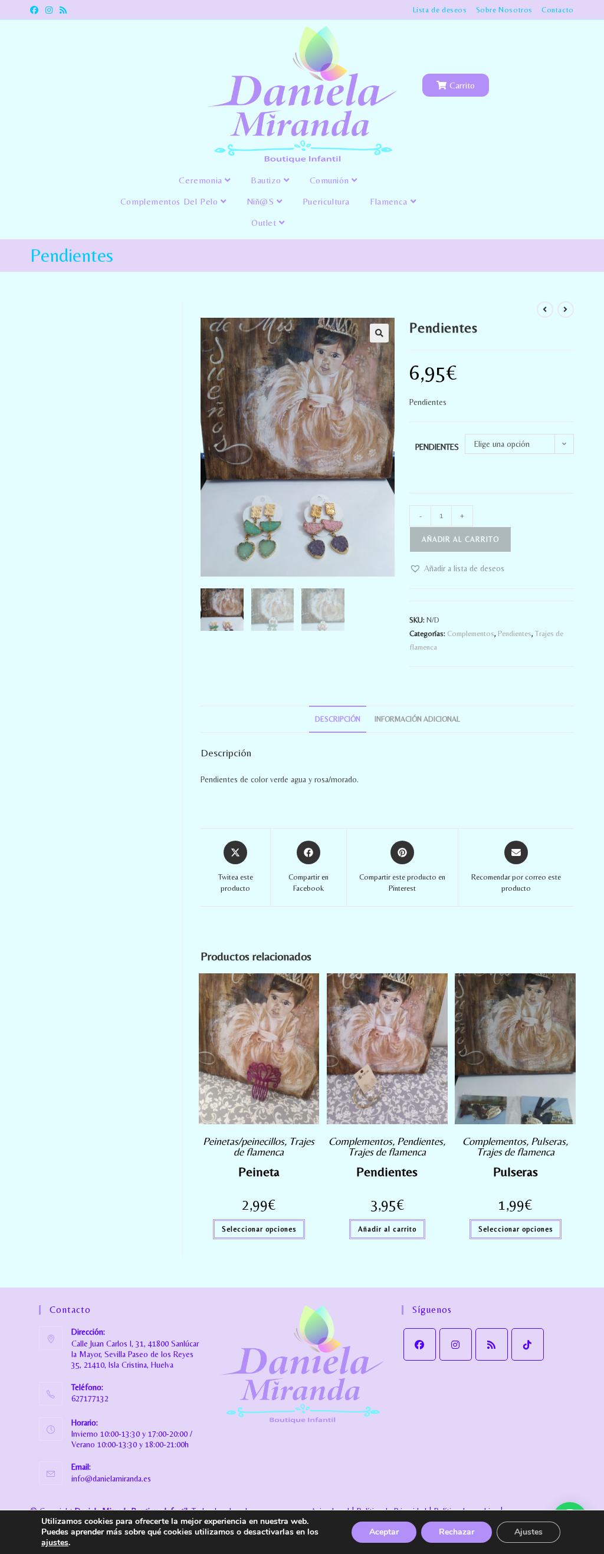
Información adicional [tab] (417, 719)
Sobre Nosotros (504, 9)
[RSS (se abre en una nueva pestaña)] (63, 10)
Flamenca (390, 201)
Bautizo (267, 180)
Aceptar (384, 1531)
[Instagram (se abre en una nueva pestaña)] (49, 10)
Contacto (557, 9)
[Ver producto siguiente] (565, 309)
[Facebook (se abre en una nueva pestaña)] (36, 10)
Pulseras (548, 1141)
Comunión (331, 180)
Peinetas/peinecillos (243, 1141)
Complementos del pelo (170, 201)
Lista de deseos (440, 9)
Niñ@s (262, 201)
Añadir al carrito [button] (387, 1229)
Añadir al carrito (460, 539)
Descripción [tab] (337, 719)
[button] (379, 333)
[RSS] (491, 1344)
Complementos (470, 633)
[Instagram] (455, 1344)
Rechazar (456, 1531)
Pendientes (437, 447)
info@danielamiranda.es (111, 1478)
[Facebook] (419, 1344)
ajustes (54, 1542)
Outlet (265, 223)
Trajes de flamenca (274, 1146)
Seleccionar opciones (259, 1229)
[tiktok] (527, 1344)
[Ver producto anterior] (545, 309)
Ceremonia (202, 180)
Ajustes (528, 1531)
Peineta (259, 1171)
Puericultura (326, 201)
